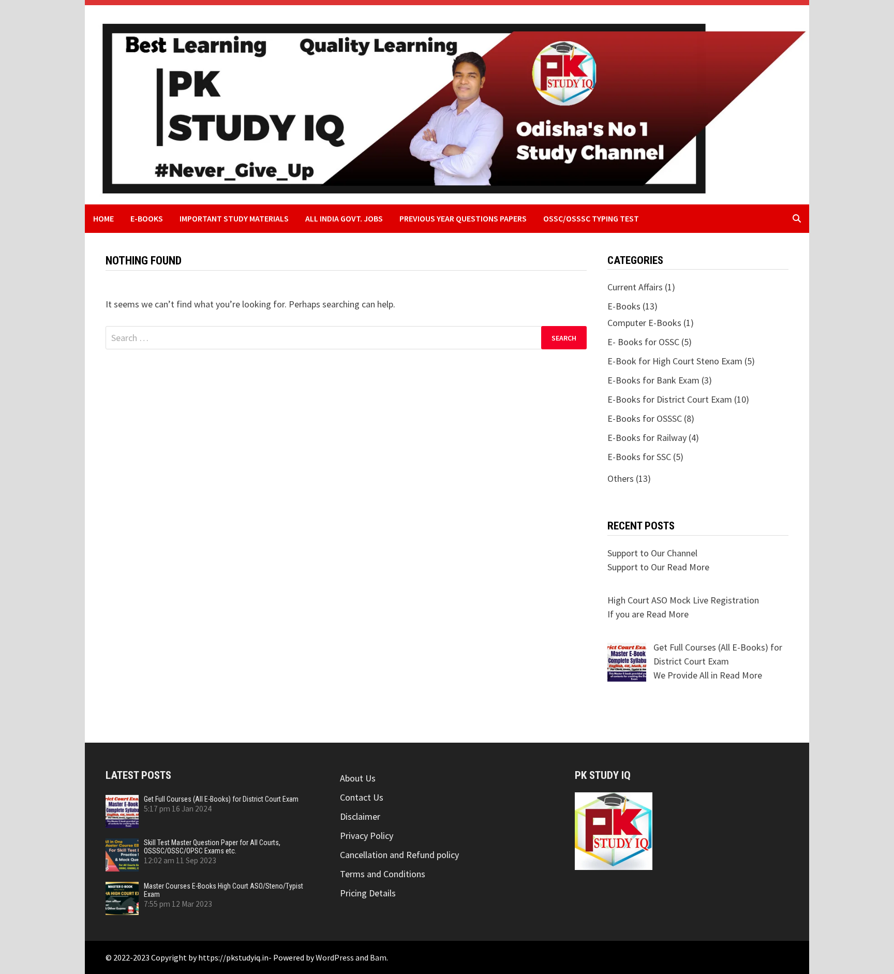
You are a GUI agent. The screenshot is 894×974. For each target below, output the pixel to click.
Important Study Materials (234, 218)
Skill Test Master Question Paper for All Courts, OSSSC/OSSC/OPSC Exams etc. (212, 846)
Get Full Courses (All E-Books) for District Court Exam (221, 799)
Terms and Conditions (382, 874)
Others (620, 478)
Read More (688, 567)
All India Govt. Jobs (344, 218)
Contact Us (361, 797)
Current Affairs (635, 287)
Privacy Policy (366, 836)
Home (103, 218)
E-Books (146, 218)
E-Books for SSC (639, 457)
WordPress (335, 957)
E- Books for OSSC (643, 342)
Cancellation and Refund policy (399, 855)
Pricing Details (368, 893)
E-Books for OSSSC (644, 418)
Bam (378, 957)
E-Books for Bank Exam (653, 380)
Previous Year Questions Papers (463, 218)
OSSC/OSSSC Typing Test (591, 218)
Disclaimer (360, 816)
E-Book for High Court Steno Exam (674, 361)
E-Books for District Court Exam (669, 399)
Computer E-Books (644, 323)
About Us (358, 778)
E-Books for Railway (647, 438)
